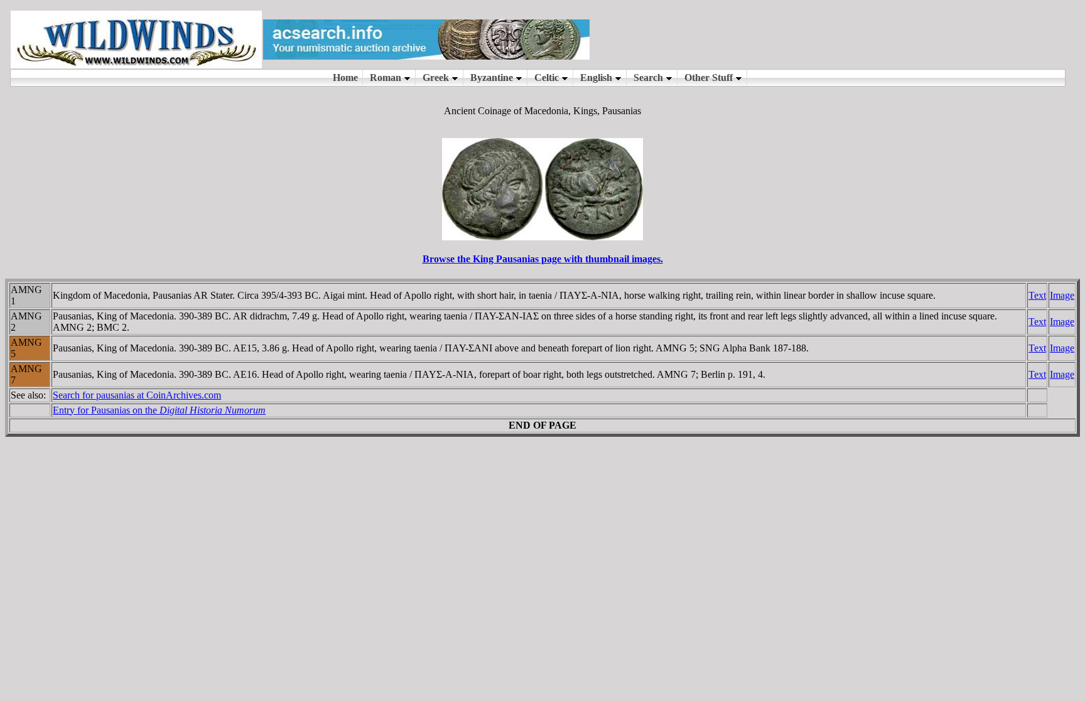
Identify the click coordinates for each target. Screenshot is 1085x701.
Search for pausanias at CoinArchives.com (137, 395)
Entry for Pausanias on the (159, 410)
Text (1037, 295)
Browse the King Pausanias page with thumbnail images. (543, 259)
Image (1062, 295)
